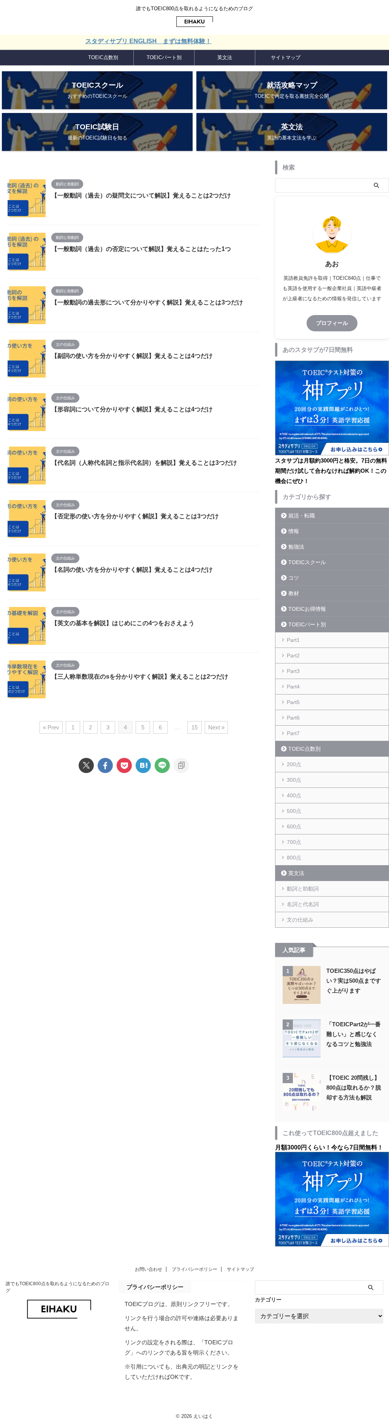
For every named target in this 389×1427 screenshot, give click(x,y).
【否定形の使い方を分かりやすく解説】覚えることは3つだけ (135, 516)
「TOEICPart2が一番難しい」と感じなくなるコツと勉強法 (353, 1034)
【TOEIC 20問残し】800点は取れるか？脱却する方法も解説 (353, 1087)
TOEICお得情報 (307, 609)
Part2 (293, 655)
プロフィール (332, 323)
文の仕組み (300, 920)
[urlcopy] (181, 765)
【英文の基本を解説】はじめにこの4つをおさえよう (122, 623)
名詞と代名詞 (303, 904)
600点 (294, 826)
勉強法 (296, 547)
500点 (294, 811)
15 (194, 727)
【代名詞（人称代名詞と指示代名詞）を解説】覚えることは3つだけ (144, 462)
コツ (293, 578)
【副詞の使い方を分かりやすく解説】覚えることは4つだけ (132, 356)
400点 (294, 795)
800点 (294, 858)
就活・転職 (301, 516)
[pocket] (124, 765)
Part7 (293, 733)
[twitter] (86, 765)
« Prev (51, 727)
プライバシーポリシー (194, 1269)
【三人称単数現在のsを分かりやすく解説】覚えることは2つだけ (139, 676)
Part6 (293, 718)
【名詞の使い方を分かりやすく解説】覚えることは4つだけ (132, 569)
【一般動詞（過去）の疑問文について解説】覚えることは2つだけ (141, 195)
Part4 (293, 687)
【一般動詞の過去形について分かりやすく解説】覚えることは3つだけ (147, 302)
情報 (293, 531)
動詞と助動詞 (303, 889)
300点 (294, 780)
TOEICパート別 (164, 57)
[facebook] (105, 765)
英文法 (224, 57)
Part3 (293, 671)
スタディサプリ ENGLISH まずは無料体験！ (127, 41)
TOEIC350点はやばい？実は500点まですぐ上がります (353, 981)
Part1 (293, 640)
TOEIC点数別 (103, 57)
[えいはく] (143, 765)
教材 (293, 593)
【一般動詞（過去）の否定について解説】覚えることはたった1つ (141, 249)
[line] (162, 765)
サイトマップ (285, 57)
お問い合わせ (148, 1269)
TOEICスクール (307, 562)
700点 (294, 842)
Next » (216, 727)
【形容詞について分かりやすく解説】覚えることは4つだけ (132, 409)
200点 (294, 764)
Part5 (293, 702)
